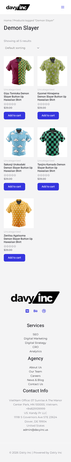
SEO (35, 334)
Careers (35, 376)
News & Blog (35, 380)
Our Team (35, 371)
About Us (35, 367)
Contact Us (35, 384)
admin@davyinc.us (35, 429)
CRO (36, 347)
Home (8, 20)
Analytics (36, 351)
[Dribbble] (44, 311)
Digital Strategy (35, 343)
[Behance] (35, 311)
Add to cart (14, 115)
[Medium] (27, 311)
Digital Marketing (35, 338)
